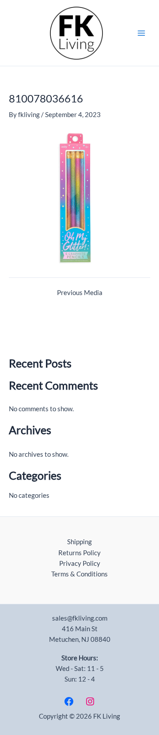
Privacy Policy (79, 563)
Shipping (79, 542)
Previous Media (79, 293)
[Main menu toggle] (141, 33)
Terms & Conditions (79, 574)
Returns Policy (79, 553)
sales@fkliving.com (79, 618)
